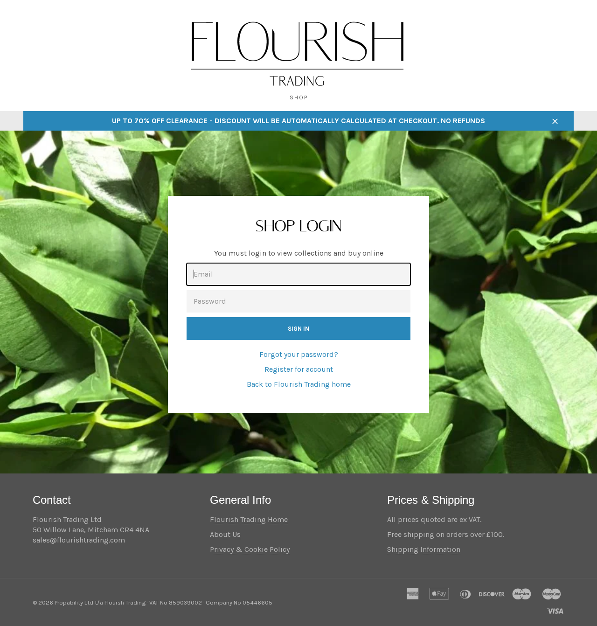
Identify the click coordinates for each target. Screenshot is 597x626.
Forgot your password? (298, 354)
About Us (225, 534)
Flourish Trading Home (249, 519)
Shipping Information (423, 549)
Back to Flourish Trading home (299, 384)
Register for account (298, 369)
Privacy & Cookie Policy (250, 549)
